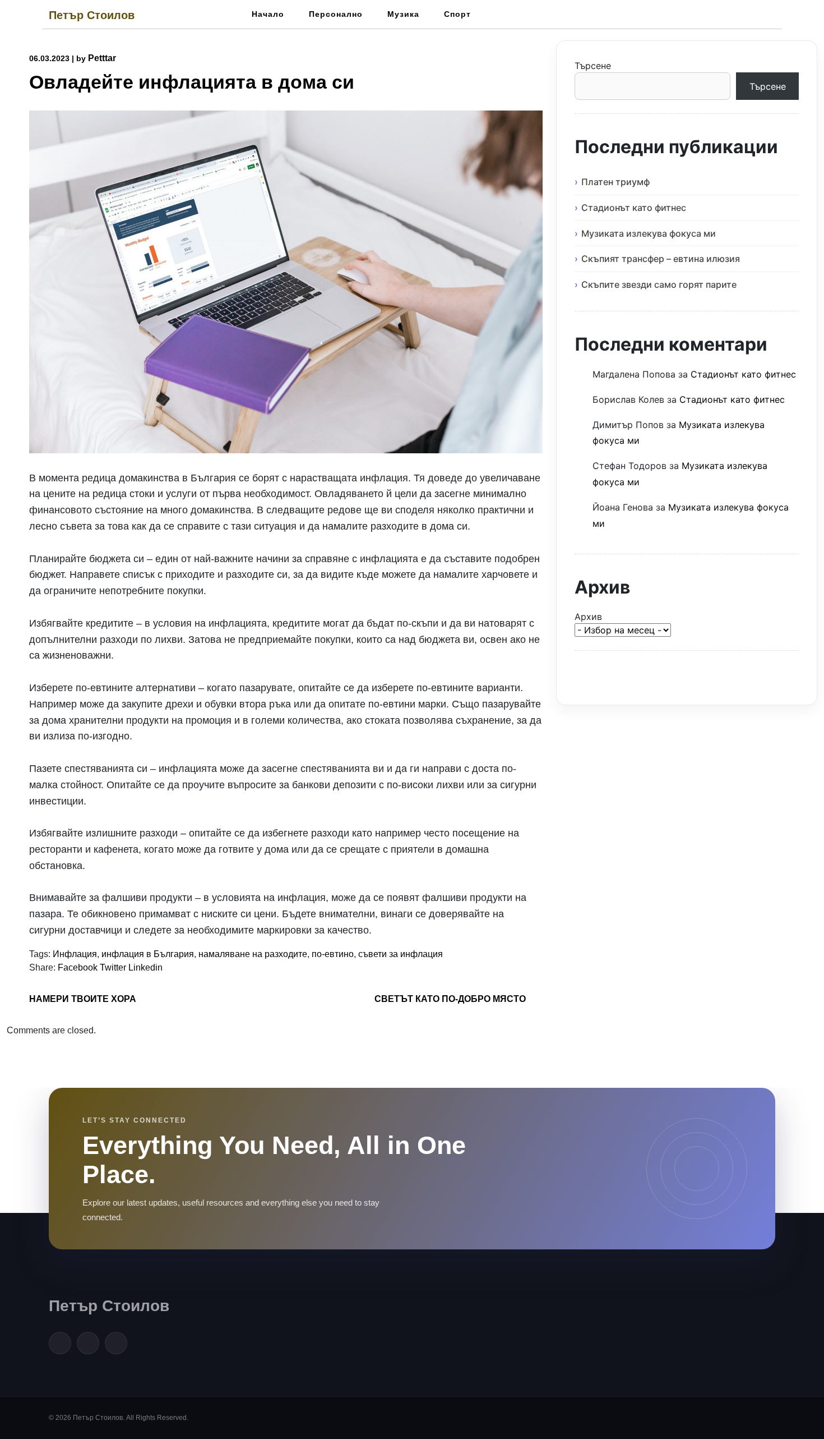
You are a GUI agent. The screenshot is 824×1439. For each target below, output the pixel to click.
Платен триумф (615, 181)
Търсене (593, 65)
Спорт (457, 14)
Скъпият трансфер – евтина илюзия (660, 258)
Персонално (336, 14)
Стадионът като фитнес (633, 207)
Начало (268, 14)
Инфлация (75, 954)
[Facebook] (60, 1343)
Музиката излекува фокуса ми (648, 233)
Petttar (102, 58)
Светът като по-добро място (450, 999)
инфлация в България (147, 954)
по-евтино (333, 954)
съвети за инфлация (400, 954)
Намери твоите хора (82, 999)
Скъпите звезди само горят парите (659, 284)
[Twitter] (88, 1343)
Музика (403, 14)
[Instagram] (116, 1343)
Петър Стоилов (92, 15)
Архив (588, 616)
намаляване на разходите (252, 954)
